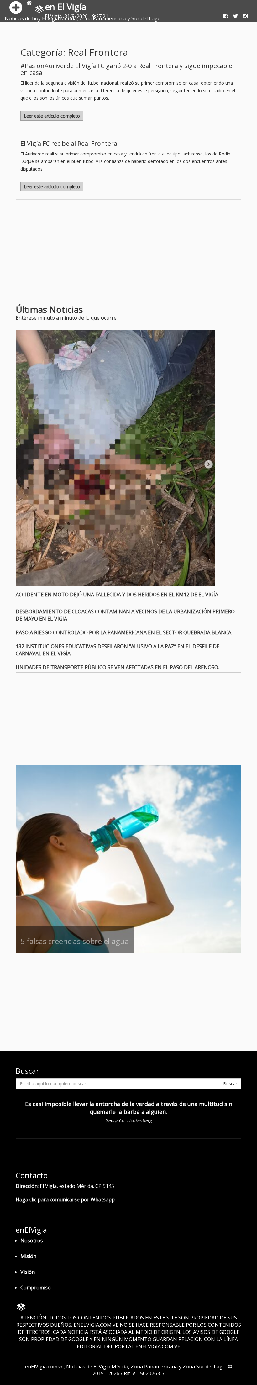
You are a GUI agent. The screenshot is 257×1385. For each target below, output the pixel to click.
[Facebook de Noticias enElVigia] (223, 16)
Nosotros (31, 1240)
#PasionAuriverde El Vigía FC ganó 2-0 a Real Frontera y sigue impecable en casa (126, 69)
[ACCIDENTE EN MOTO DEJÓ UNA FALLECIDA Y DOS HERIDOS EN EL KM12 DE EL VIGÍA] (128, 458)
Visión (27, 1271)
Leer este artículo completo (52, 116)
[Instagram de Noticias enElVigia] (243, 16)
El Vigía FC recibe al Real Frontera (68, 143)
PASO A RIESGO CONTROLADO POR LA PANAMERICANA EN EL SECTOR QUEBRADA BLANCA (123, 632)
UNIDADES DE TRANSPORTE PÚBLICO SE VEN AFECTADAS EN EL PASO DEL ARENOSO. (117, 667)
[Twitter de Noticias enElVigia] (233, 16)
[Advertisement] (68, 254)
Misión (28, 1256)
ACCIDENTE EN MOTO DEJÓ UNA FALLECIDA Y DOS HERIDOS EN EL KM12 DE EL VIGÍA (117, 594)
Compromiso (35, 1287)
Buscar (230, 1084)
